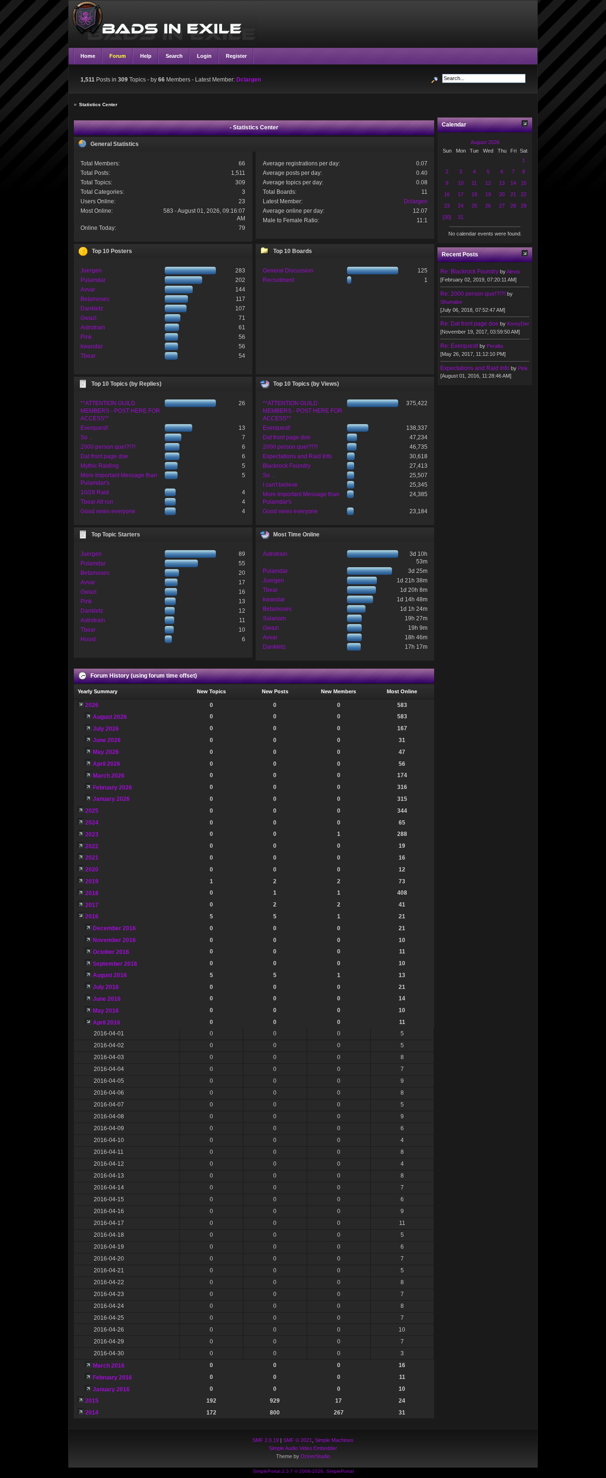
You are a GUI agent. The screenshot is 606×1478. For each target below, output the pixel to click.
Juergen (91, 270)
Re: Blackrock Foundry (469, 271)
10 (460, 183)
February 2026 (112, 787)
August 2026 (110, 717)
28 (513, 206)
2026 (91, 705)
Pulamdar (93, 280)
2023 (91, 834)
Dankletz (91, 308)
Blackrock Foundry (287, 465)
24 (460, 206)
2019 (91, 881)
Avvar (87, 289)
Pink (86, 337)
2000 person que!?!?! (107, 447)
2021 (91, 857)
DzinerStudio (315, 1456)
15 (523, 183)
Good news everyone (107, 511)
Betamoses (94, 299)
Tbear (88, 356)
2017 (91, 905)
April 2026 (106, 764)
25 (474, 206)
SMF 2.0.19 (265, 1440)
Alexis (513, 271)
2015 (91, 1400)
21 (513, 194)
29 (523, 206)
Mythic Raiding (99, 465)
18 (474, 194)
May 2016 (106, 1010)
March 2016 (109, 1365)
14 (513, 183)
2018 (91, 893)
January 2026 (111, 799)
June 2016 (107, 999)
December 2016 (114, 928)
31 (460, 217)
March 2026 (109, 775)
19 (488, 194)
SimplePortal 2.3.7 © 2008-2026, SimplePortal (303, 1471)
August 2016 (110, 975)
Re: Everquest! (459, 346)
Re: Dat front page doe (469, 323)
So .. (86, 437)
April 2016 (106, 1022)
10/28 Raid (94, 492)
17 (460, 194)
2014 (91, 1412)
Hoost (88, 639)
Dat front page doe (104, 456)
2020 (91, 869)
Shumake (451, 302)
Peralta (495, 346)
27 (502, 206)
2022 (91, 846)
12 (488, 183)
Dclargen (248, 79)
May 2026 (106, 752)
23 (447, 206)
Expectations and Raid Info (297, 456)
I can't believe (280, 484)
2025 (91, 810)
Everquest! (94, 428)
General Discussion (288, 270)
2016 (91, 916)
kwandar (91, 346)
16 (447, 194)
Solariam (274, 618)
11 (474, 183)
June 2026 (107, 740)
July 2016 (106, 987)
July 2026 (106, 728)
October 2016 (111, 952)
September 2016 (115, 964)
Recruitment (278, 280)
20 (502, 194)
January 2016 (111, 1389)
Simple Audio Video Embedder (303, 1448)
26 (488, 206)
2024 (91, 822)
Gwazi (88, 318)
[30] (447, 217)
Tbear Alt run (96, 502)
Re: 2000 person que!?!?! (473, 293)
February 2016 (112, 1377)
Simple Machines (334, 1440)
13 (502, 183)
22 (523, 194)
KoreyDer (518, 323)
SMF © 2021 (297, 1440)
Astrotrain (92, 327)
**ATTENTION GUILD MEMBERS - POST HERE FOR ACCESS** (120, 411)
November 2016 (114, 940)
